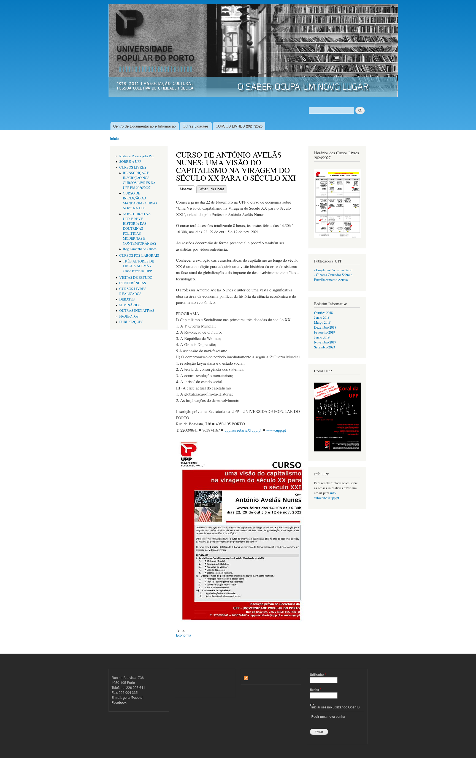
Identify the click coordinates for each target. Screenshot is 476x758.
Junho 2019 (321, 337)
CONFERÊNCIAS (132, 283)
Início (114, 138)
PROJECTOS (129, 316)
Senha (315, 689)
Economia (183, 635)
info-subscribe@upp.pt (326, 495)
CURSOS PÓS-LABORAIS (139, 255)
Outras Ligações (196, 126)
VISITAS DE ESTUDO (135, 277)
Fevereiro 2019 (324, 332)
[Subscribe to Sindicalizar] (246, 676)
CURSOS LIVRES (132, 167)
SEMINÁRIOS (129, 305)
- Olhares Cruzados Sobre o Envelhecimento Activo (333, 277)
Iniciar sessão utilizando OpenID (335, 707)
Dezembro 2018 (325, 327)
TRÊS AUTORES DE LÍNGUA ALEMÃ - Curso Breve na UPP (138, 266)
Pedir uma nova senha (328, 716)
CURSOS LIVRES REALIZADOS (132, 291)
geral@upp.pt (133, 697)
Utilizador (318, 674)
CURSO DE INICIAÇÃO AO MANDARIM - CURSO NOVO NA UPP (140, 200)
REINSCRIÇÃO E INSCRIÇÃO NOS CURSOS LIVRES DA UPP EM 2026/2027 (139, 180)
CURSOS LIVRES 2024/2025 (239, 126)
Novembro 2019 (325, 342)
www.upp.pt (276, 430)
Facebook (119, 702)
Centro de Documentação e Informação (144, 126)
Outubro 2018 (323, 312)
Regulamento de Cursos (139, 249)
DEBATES (127, 299)
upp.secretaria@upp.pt (243, 430)
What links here (211, 188)
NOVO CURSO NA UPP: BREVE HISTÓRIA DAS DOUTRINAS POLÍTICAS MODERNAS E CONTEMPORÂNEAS (139, 229)
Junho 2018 (321, 317)
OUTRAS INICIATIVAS (136, 310)
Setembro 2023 (324, 347)
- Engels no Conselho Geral (333, 270)
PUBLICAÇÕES (131, 322)
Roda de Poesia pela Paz (136, 156)
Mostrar (187, 188)
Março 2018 (322, 322)
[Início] (254, 51)
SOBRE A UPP (130, 161)
